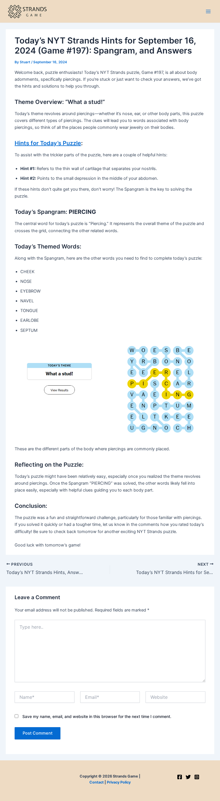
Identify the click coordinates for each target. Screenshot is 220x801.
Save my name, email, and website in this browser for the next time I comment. (96, 716)
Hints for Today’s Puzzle (48, 143)
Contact (96, 782)
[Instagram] (196, 777)
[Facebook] (179, 777)
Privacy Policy (119, 782)
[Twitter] (188, 777)
